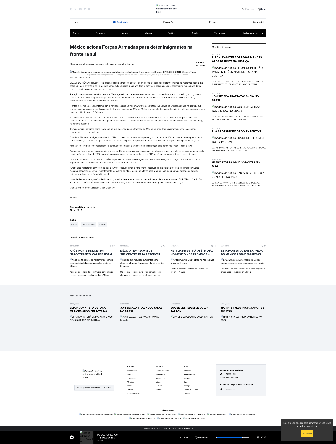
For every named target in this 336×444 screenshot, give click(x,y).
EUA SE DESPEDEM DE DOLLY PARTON (236, 131)
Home (75, 22)
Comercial (258, 22)
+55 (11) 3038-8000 (230, 389)
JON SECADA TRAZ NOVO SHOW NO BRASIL (235, 98)
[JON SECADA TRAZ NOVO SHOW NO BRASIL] (239, 109)
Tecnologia (219, 33)
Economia (100, 33)
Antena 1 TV (160, 378)
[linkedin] (81, 210)
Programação (161, 374)
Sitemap (187, 378)
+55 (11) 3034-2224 (230, 374)
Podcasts (213, 22)
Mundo (125, 33)
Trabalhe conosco (134, 393)
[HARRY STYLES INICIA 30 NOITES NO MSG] (239, 175)
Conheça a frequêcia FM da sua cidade (93, 388)
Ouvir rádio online (162, 371)
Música (148, 33)
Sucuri (186, 382)
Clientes (130, 386)
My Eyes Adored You (107, 435)
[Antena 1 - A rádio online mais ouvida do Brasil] (168, 9)
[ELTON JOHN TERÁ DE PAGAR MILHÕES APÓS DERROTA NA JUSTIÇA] (239, 72)
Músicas (159, 386)
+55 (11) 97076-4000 (230, 377)
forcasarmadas (88, 224)
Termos (187, 393)
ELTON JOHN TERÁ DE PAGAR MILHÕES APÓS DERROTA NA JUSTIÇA (237, 59)
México (74, 224)
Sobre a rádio (132, 371)
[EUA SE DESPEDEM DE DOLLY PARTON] (239, 140)
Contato (130, 390)
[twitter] (262, 437)
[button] (71, 9)
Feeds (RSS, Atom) (191, 390)
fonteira (102, 224)
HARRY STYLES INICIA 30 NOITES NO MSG (236, 164)
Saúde (195, 33)
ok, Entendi (307, 433)
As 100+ (159, 390)
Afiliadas (130, 382)
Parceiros (187, 371)
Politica (171, 33)
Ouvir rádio (122, 22)
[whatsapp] (265, 437)
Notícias (130, 374)
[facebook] (258, 437)
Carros (75, 33)
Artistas (158, 382)
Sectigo (187, 386)
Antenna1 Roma (190, 374)
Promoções (168, 22)
